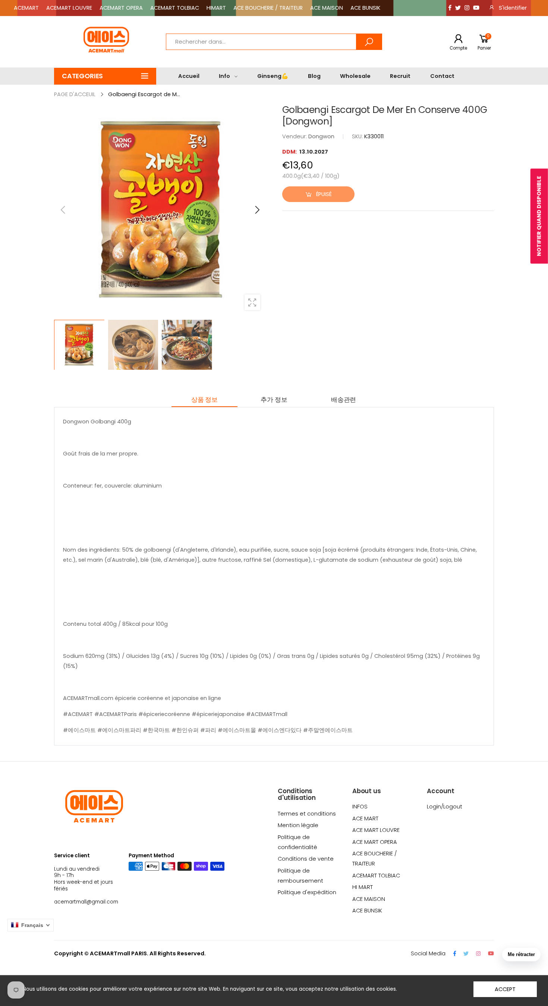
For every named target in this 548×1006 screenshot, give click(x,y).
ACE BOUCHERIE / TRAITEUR (268, 8)
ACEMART (26, 8)
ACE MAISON (326, 8)
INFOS (360, 806)
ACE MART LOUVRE (376, 830)
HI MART (362, 887)
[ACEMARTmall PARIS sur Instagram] (466, 8)
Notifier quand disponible (539, 216)
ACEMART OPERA (121, 8)
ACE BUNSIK (365, 8)
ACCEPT (505, 989)
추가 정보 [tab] (274, 399)
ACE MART (365, 818)
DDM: (290, 151)
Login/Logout (444, 806)
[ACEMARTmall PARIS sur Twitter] (458, 8)
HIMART (216, 8)
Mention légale (298, 825)
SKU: (358, 136)
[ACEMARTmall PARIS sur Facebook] (449, 8)
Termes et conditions (307, 813)
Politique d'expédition (307, 892)
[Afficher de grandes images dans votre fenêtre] (252, 302)
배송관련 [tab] (343, 399)
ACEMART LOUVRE (69, 8)
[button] (105, 76)
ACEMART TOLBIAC (174, 8)
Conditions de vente (306, 858)
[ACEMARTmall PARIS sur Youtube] (476, 8)
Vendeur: (295, 136)
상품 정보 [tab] (204, 399)
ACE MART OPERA (374, 842)
